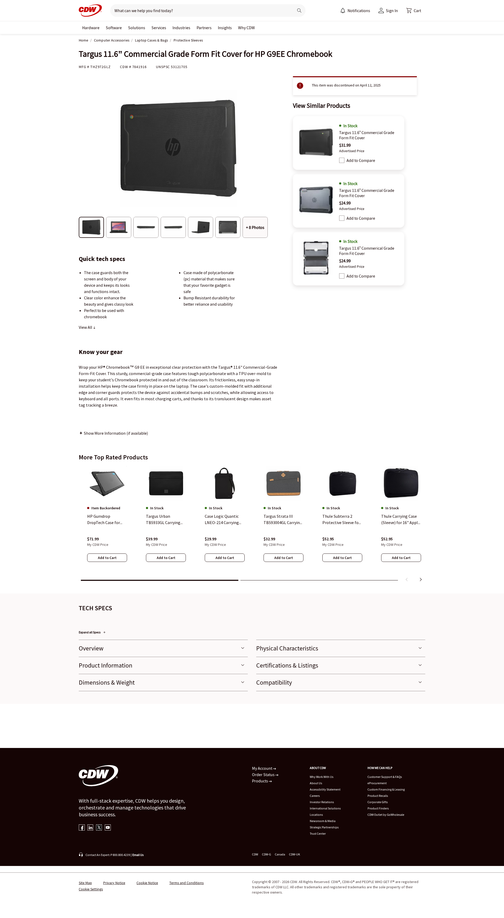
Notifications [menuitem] (359, 10)
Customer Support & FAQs (385, 777)
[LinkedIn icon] (90, 828)
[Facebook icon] (82, 828)
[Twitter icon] (99, 828)
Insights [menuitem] (225, 27)
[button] (413, 10)
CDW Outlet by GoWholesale (386, 815)
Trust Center (318, 833)
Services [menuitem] (158, 27)
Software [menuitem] (114, 27)
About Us (316, 783)
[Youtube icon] (108, 828)
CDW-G (266, 854)
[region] (252, 524)
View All (86, 327)
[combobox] (200, 10)
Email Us (138, 855)
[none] (91, 27)
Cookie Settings (91, 889)
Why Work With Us (321, 777)
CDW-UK (294, 854)
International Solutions (325, 808)
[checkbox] (341, 160)
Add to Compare (360, 160)
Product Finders (378, 808)
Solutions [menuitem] (136, 27)
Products (260, 780)
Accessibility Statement (325, 789)
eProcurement (377, 783)
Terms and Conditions (186, 882)
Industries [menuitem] (181, 27)
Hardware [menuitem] (90, 27)
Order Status (263, 774)
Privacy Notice (114, 882)
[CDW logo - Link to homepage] (90, 10)
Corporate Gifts (378, 802)
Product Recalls (378, 796)
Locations (316, 815)
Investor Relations (322, 802)
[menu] (355, 10)
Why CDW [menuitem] (246, 27)
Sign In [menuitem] (392, 10)
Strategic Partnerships (324, 827)
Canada (280, 854)
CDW (255, 854)
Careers (315, 796)
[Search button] (299, 10)
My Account (262, 768)
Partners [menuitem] (204, 27)
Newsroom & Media (322, 821)
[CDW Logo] (90, 10)
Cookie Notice (147, 882)
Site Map (85, 882)
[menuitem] (342, 10)
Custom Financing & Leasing (386, 789)
